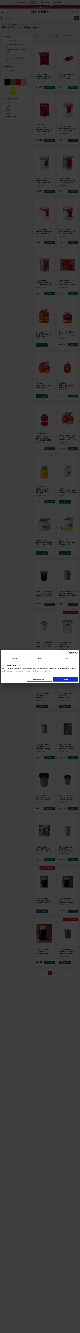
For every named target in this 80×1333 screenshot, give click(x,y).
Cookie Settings (38, 679)
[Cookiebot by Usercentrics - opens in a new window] (69, 652)
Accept (65, 679)
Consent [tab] (14, 658)
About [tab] (66, 658)
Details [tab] (40, 658)
